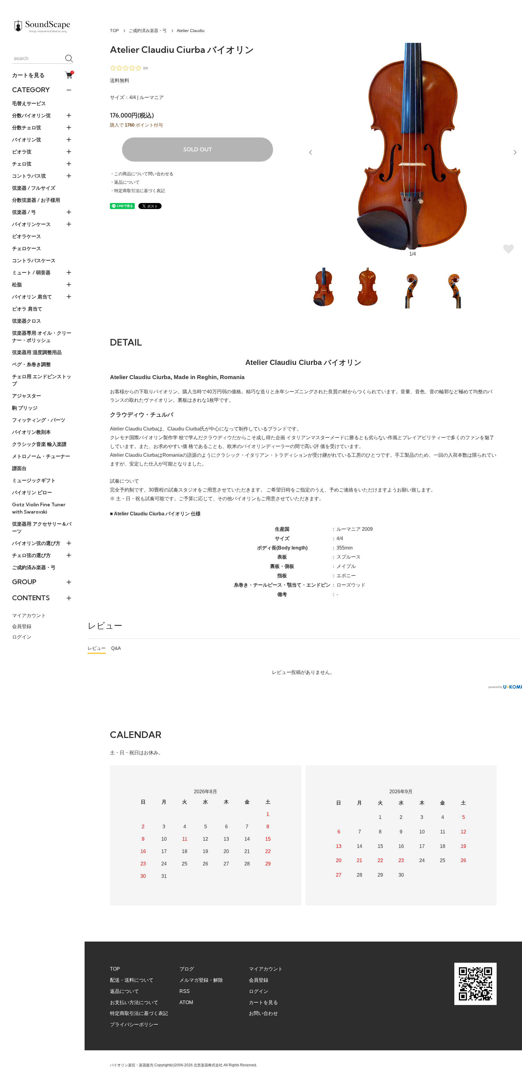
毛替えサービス (29, 103)
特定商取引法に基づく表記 (139, 1013)
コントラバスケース (34, 260)
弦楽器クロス (26, 321)
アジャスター (26, 396)
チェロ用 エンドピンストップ (41, 380)
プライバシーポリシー (134, 1024)
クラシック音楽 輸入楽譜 (39, 444)
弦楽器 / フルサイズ (33, 188)
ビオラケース (26, 236)
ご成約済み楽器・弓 (34, 567)
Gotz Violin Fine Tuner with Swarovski (39, 508)
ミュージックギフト (34, 480)
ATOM (186, 1002)
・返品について (125, 182)
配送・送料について (131, 980)
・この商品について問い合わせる (141, 173)
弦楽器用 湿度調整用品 (37, 352)
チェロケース (26, 248)
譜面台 (19, 468)
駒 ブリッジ (24, 408)
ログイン (21, 636)
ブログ (186, 968)
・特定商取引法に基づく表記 (137, 190)
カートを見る (42, 75)
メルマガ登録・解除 (201, 980)
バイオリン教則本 (31, 432)
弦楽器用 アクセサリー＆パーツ (41, 527)
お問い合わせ (263, 1013)
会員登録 (21, 626)
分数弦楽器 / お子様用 (36, 200)
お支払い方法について (134, 1002)
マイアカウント (29, 615)
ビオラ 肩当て (27, 309)
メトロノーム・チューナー (41, 456)
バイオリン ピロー (32, 492)
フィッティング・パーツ (38, 420)
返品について (124, 991)
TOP (114, 30)
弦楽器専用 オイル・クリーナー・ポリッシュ (41, 336)
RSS (184, 991)
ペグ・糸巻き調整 (31, 364)
